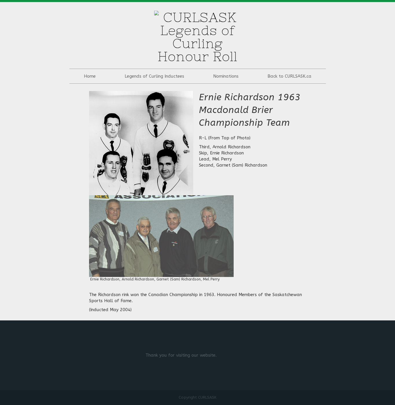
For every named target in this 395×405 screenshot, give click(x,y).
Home (90, 76)
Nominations (226, 76)
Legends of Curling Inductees (154, 76)
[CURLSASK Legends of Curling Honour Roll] (197, 35)
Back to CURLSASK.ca (289, 76)
